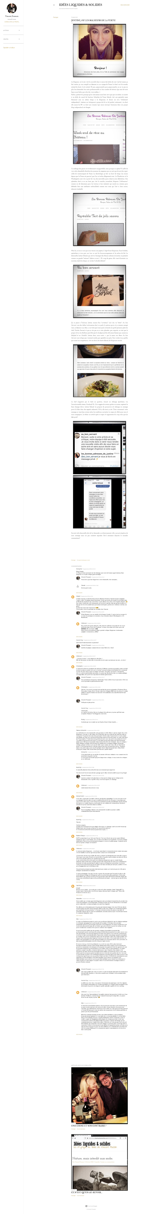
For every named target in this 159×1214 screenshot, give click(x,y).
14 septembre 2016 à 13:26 (91, 796)
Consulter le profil (12, 22)
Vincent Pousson (86, 577)
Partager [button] (55, 17)
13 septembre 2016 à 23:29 (98, 612)
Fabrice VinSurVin (81, 730)
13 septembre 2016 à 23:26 (98, 645)
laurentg (78, 767)
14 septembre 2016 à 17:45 (91, 835)
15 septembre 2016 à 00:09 (89, 885)
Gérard (78, 596)
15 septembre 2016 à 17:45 (98, 969)
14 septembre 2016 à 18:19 (88, 848)
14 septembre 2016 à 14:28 (92, 585)
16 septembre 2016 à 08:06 (93, 623)
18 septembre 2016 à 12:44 (92, 719)
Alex (77, 919)
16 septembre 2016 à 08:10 (93, 991)
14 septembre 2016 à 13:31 (94, 752)
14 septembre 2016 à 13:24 (98, 700)
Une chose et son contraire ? (88, 1126)
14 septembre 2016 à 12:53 (94, 687)
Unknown (84, 623)
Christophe (79, 666)
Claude (83, 585)
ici (105, 335)
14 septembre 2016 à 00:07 (88, 656)
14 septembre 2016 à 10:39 (93, 730)
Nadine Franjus (80, 835)
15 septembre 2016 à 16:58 (89, 898)
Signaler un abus (9, 47)
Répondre (79, 592)
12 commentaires (81, 1129)
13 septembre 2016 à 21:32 (87, 596)
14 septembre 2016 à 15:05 (95, 708)
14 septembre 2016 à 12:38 (88, 767)
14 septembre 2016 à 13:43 (98, 807)
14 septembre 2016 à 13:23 (98, 775)
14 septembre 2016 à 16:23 (93, 785)
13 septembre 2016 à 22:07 (90, 640)
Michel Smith (80, 796)
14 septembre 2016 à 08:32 (89, 666)
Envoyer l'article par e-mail (83, 560)
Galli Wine (79, 885)
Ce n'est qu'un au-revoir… (86, 1192)
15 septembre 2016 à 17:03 (85, 919)
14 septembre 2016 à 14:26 (88, 819)
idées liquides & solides (80, 5)
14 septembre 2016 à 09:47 (98, 677)
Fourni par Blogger (92, 1206)
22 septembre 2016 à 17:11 (90, 1003)
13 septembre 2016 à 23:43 (98, 577)
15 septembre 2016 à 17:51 (94, 980)
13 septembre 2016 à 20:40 (89, 569)
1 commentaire (80, 1195)
